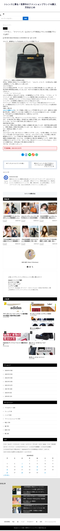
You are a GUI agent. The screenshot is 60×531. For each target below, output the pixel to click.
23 (37, 469)
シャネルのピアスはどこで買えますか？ (12, 449)
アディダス (35, 444)
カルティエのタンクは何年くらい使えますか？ (13, 451)
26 (7, 472)
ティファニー (11, 446)
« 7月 (4, 475)
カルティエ (46, 449)
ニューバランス (28, 451)
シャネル (22, 444)
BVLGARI (54, 444)
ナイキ (5, 444)
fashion (44, 444)
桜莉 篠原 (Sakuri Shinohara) (11, 37)
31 (45, 472)
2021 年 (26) (8, 389)
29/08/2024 (12, 176)
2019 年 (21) (8, 396)
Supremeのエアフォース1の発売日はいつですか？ (32, 449)
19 (7, 469)
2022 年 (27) (8, 385)
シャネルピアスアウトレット (22, 446)
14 (22, 466)
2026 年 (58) (8, 370)
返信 (17, 176)
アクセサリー (10, 407)
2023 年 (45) (8, 381)
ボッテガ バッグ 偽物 (13, 282)
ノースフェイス (16, 444)
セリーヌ (5, 446)
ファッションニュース (12, 419)
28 (22, 472)
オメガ (40, 444)
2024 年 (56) (8, 378)
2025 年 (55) (8, 374)
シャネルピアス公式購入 (46, 446)
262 (35, 37)
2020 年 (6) (8, 392)
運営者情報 (7, 521)
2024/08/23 (24, 37)
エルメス (9, 444)
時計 (7, 422)
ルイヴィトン (28, 444)
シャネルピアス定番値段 (34, 446)
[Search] (0, 15)
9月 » (8, 475)
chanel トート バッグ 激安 (15, 280)
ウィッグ (8, 411)
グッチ (48, 444)
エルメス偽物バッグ (8, 110)
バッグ (5, 28)
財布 (7, 430)
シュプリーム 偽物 (13, 286)
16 (37, 466)
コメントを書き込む (30, 193)
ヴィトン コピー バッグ (14, 284)
